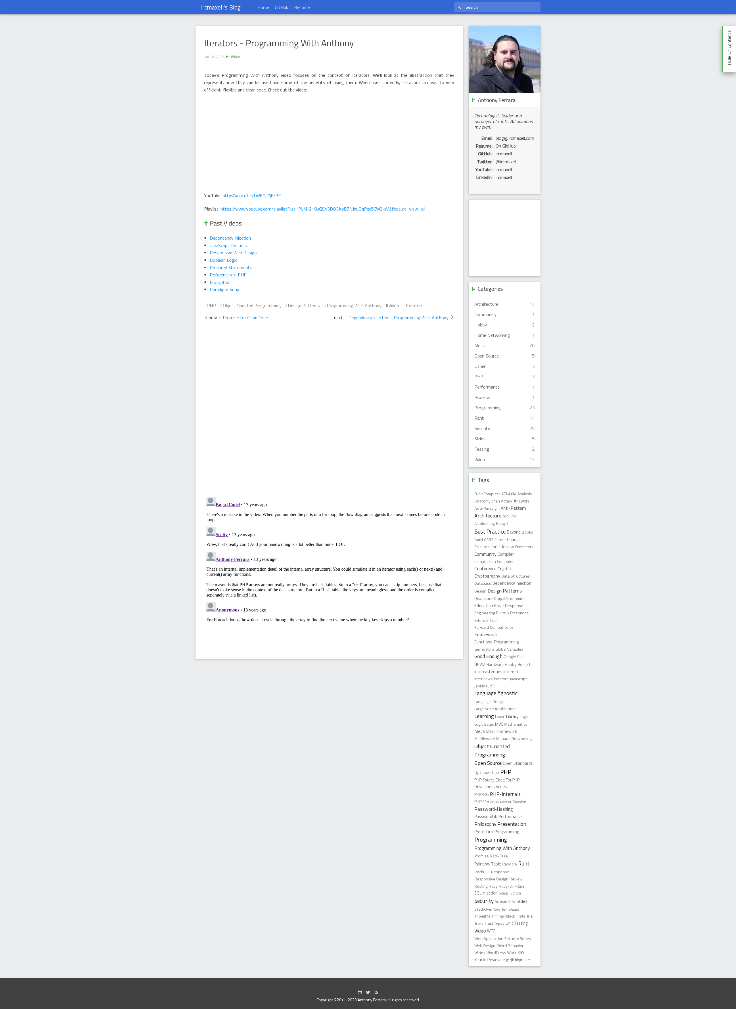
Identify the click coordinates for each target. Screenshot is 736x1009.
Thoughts (482, 916)
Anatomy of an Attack (493, 501)
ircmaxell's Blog (221, 7)
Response (500, 872)
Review (516, 879)
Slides (522, 901)
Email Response (508, 606)
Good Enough (488, 656)
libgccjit (508, 960)
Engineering (484, 613)
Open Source (488, 763)
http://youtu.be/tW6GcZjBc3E (252, 195)
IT (530, 664)
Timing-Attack (503, 916)
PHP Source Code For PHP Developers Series (497, 783)
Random (509, 864)
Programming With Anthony (354, 305)
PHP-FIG (481, 794)
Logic (524, 716)
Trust (489, 923)
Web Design (484, 946)
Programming (490, 839)
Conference (485, 568)
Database (482, 583)
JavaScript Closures (228, 245)
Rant (524, 863)
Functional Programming (496, 642)
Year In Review (487, 960)
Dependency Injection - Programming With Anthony (398, 317)
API (504, 494)
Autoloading (484, 523)
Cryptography (487, 575)
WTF (491, 931)
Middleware (484, 738)
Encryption (220, 282)
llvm (527, 960)
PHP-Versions (486, 802)
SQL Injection (486, 893)
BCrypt (502, 523)
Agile (512, 494)
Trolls (479, 923)
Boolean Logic (223, 260)
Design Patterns (304, 305)
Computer (505, 561)
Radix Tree (499, 856)
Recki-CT (482, 872)
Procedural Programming (496, 831)
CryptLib (505, 569)
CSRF (488, 539)
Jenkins (480, 686)
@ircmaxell (506, 161)
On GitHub (506, 145)
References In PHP (228, 274)
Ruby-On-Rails (512, 886)
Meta (479, 731)
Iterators (414, 305)
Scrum (515, 893)
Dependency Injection (230, 237)
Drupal (499, 598)
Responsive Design (491, 879)
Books (527, 532)
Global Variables (509, 649)
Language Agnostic (496, 693)
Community (485, 554)
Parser (505, 802)
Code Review (502, 547)
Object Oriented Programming (252, 305)
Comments (524, 547)
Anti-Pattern (513, 507)
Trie (529, 916)
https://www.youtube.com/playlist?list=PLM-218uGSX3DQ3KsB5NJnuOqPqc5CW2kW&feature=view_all (323, 208)
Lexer (500, 716)
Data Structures (515, 576)
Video (235, 56)
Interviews (483, 679)
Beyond (514, 532)
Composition (485, 561)
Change (514, 539)
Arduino (509, 516)
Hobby (510, 664)
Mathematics (515, 724)
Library (512, 716)
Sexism (501, 901)
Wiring (479, 952)
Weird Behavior (510, 946)
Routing (481, 886)
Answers (522, 501)
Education (483, 605)
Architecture (487, 515)
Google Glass (515, 656)
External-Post (486, 620)
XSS (521, 952)
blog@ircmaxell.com (515, 138)
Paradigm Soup (224, 289)
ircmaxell (504, 153)
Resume (302, 7)
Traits (520, 916)
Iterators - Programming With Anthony (279, 43)
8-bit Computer (487, 494)
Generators (484, 649)
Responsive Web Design (233, 252)
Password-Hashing (493, 809)
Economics (515, 598)
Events (502, 613)
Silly (511, 901)
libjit (519, 960)
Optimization (486, 772)
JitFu (492, 686)
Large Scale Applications (495, 709)
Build (478, 539)
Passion (519, 802)
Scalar (504, 893)
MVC (499, 724)
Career (500, 539)
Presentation (511, 824)
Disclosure (483, 598)
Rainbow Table (487, 864)
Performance (511, 816)
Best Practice (490, 531)
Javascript (518, 679)
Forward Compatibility (493, 627)
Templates (510, 909)
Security (484, 901)
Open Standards (518, 763)
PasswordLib (485, 816)
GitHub (281, 7)
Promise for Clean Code (245, 317)
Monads (503, 738)
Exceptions (519, 613)
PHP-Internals (505, 794)
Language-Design (489, 701)
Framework (485, 634)
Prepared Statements (231, 267)
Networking (521, 738)
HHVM (479, 664)
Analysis (525, 494)
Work (511, 952)
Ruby (493, 886)
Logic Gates (484, 724)
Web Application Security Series (502, 938)
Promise (481, 856)
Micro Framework (501, 731)
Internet (510, 671)
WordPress (496, 952)
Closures (481, 547)
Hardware (495, 664)
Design (480, 591)
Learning (484, 716)
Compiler (506, 554)
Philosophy (485, 824)
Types (499, 923)
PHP (211, 305)
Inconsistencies (488, 671)
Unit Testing (517, 923)
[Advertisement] (504, 238)
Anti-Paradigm (487, 508)
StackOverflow (487, 909)
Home (263, 7)
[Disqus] (329, 411)
